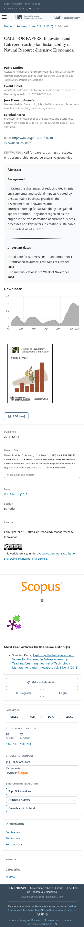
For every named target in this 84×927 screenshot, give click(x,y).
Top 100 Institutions (42, 791)
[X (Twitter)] (56, 924)
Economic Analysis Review (24, 920)
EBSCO (70, 717)
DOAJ (51, 717)
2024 (15, 744)
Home (8, 26)
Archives (22, 26)
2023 (22, 744)
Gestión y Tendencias (39, 924)
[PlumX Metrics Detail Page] (12, 624)
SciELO (14, 717)
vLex (32, 717)
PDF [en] (19, 416)
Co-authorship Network (42, 808)
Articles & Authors (42, 799)
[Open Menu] (4, 17)
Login (63, 693)
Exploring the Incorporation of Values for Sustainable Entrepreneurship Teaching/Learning (43, 659)
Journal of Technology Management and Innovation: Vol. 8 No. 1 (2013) (45, 665)
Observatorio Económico (58, 920)
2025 (8, 744)
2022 (29, 744)
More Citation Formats (20, 475)
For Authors (13, 838)
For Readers (13, 832)
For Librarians (14, 844)
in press (10, 876)
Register (25, 693)
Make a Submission (44, 682)
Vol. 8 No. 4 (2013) (42, 26)
